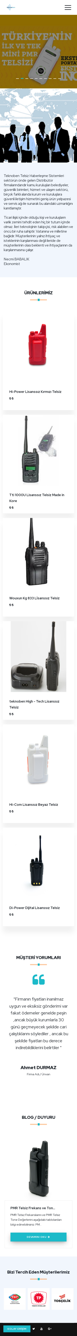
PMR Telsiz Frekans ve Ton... (32, 1208)
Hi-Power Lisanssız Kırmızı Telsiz (35, 392)
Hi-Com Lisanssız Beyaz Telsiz (33, 804)
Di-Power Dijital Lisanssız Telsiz (34, 908)
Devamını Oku (37, 1237)
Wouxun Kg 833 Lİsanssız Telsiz (34, 598)
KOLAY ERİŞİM (16, 1328)
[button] (17, 78)
